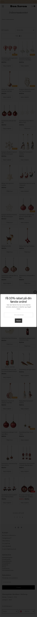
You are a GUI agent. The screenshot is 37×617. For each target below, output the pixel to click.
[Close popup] (35, 292)
